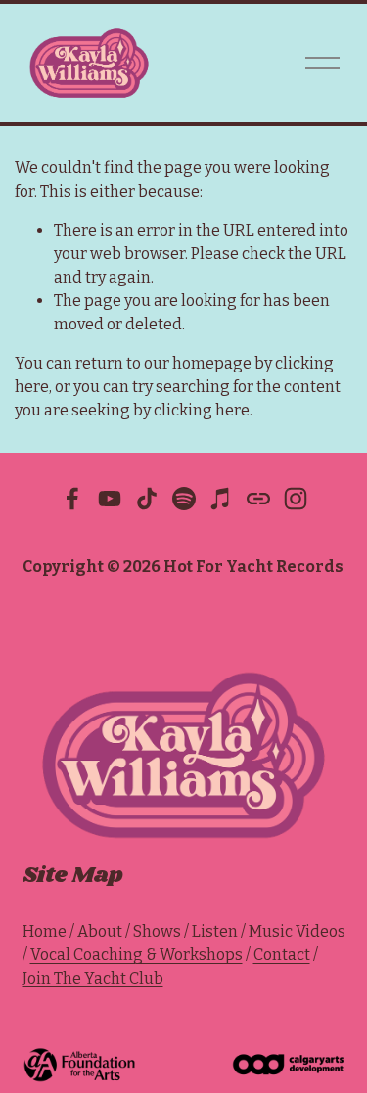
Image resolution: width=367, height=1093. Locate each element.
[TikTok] (147, 498)
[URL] (258, 498)
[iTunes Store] (221, 498)
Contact (281, 954)
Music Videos (297, 931)
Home (45, 931)
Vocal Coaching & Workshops (136, 954)
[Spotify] (184, 498)
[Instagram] (295, 498)
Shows (157, 931)
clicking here (202, 410)
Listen (215, 931)
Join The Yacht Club (93, 978)
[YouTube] (109, 498)
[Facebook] (72, 498)
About (99, 931)
